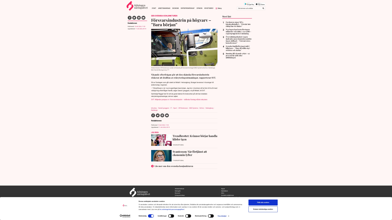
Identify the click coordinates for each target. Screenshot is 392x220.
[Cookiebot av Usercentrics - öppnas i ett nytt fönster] (125, 216)
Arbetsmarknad (164, 8)
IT (171, 108)
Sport (175, 108)
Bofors (202, 108)
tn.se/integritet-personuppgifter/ (172, 209)
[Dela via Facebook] (130, 18)
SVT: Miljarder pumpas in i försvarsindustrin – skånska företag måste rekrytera (179, 100)
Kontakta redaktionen (227, 195)
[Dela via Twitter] (134, 18)
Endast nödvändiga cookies (263, 209)
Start (154, 8)
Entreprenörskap (187, 8)
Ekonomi (175, 8)
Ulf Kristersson (183, 108)
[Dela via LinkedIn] (139, 18)
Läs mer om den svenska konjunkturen (174, 166)
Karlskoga (154, 110)
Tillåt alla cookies (263, 202)
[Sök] (263, 8)
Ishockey (154, 108)
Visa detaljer (222, 216)
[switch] (171, 216)
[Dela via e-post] (143, 18)
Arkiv (222, 193)
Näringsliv (178, 191)
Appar (223, 188)
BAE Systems (193, 108)
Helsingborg (210, 108)
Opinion (199, 8)
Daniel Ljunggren (163, 108)
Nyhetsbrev (208, 8)
